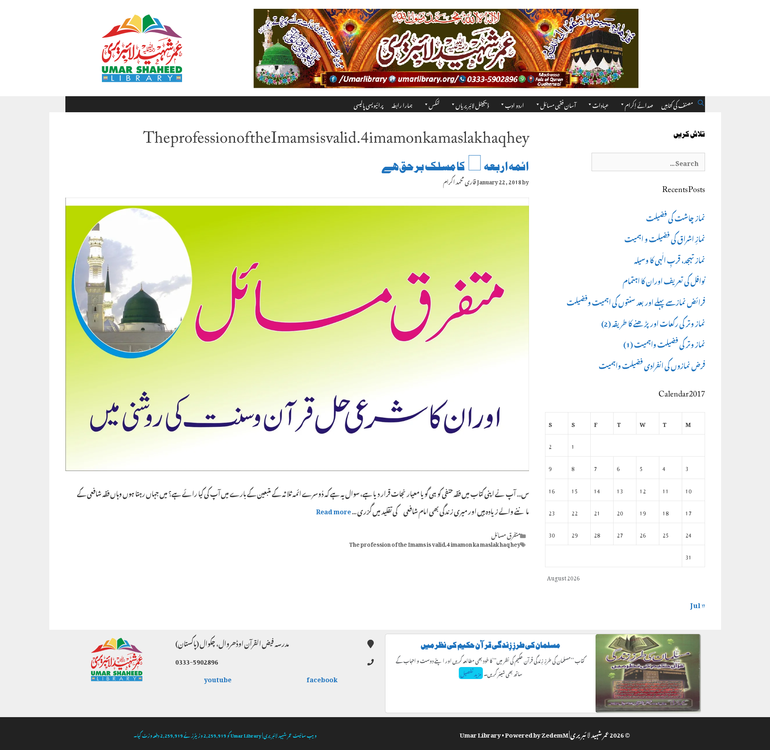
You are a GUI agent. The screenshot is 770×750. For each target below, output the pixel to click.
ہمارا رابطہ (402, 104)
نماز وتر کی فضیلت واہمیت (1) (664, 343)
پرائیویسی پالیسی (368, 104)
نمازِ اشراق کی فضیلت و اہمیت (664, 237)
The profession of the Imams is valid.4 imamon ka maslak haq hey (435, 543)
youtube (218, 678)
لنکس (434, 104)
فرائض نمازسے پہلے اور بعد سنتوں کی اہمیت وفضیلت (636, 301)
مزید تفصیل (470, 673)
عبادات (600, 104)
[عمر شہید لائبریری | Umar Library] (142, 46)
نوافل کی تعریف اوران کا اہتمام (664, 279)
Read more (333, 510)
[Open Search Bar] (701, 101)
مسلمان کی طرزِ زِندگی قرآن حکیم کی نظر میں (490, 645)
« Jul (697, 603)
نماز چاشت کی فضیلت (675, 216)
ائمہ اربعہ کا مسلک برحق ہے (455, 166)
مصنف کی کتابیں (677, 104)
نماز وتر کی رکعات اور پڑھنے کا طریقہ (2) (653, 322)
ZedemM (554, 733)
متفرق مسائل (506, 534)
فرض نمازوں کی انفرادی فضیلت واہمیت (652, 364)
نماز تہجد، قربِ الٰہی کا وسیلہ (669, 259)
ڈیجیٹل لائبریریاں (472, 104)
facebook (322, 678)
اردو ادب (514, 104)
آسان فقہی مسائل (558, 104)
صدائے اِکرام (639, 104)
